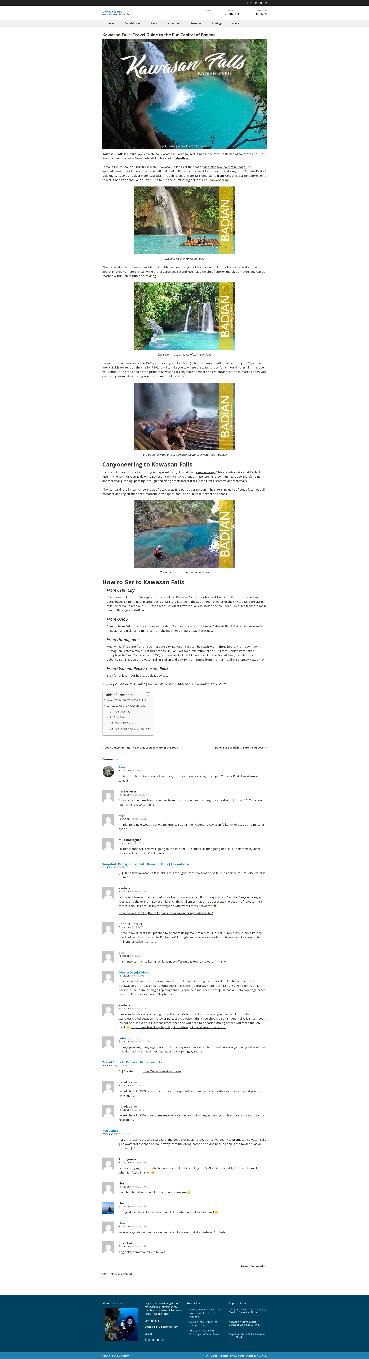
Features (196, 23)
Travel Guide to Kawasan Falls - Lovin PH (132, 1062)
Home (111, 23)
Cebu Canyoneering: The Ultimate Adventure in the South (142, 747)
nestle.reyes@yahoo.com (140, 805)
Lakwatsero (112, 11)
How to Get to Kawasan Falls (127, 705)
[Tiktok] (266, 2)
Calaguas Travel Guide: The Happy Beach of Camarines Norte (247, 1311)
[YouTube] (261, 2)
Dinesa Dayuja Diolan (135, 972)
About (235, 23)
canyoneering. (205, 472)
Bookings (217, 23)
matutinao (110, 1131)
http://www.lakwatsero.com (162, 1071)
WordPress (261, 1355)
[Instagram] (251, 2)
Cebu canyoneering (215, 180)
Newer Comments (252, 1266)
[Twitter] (256, 2)
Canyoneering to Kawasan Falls (128, 699)
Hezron (124, 1223)
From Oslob (120, 717)
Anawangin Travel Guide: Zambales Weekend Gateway (244, 1323)
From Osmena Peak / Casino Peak (132, 728)
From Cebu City (122, 711)
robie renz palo (130, 1038)
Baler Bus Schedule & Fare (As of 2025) (239, 747)
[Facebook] (247, 2)
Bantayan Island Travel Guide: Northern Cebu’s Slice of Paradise (205, 1313)
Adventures (174, 23)
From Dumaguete (123, 722)
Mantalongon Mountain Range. (225, 167)
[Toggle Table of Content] (147, 694)
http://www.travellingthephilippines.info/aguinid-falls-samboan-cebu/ (178, 1027)
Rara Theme (238, 1355)
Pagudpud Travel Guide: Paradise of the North (247, 1336)
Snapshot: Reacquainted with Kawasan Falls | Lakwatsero (145, 864)
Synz (122, 767)
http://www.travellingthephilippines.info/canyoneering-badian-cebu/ (166, 913)
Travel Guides (132, 23)
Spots (153, 23)
